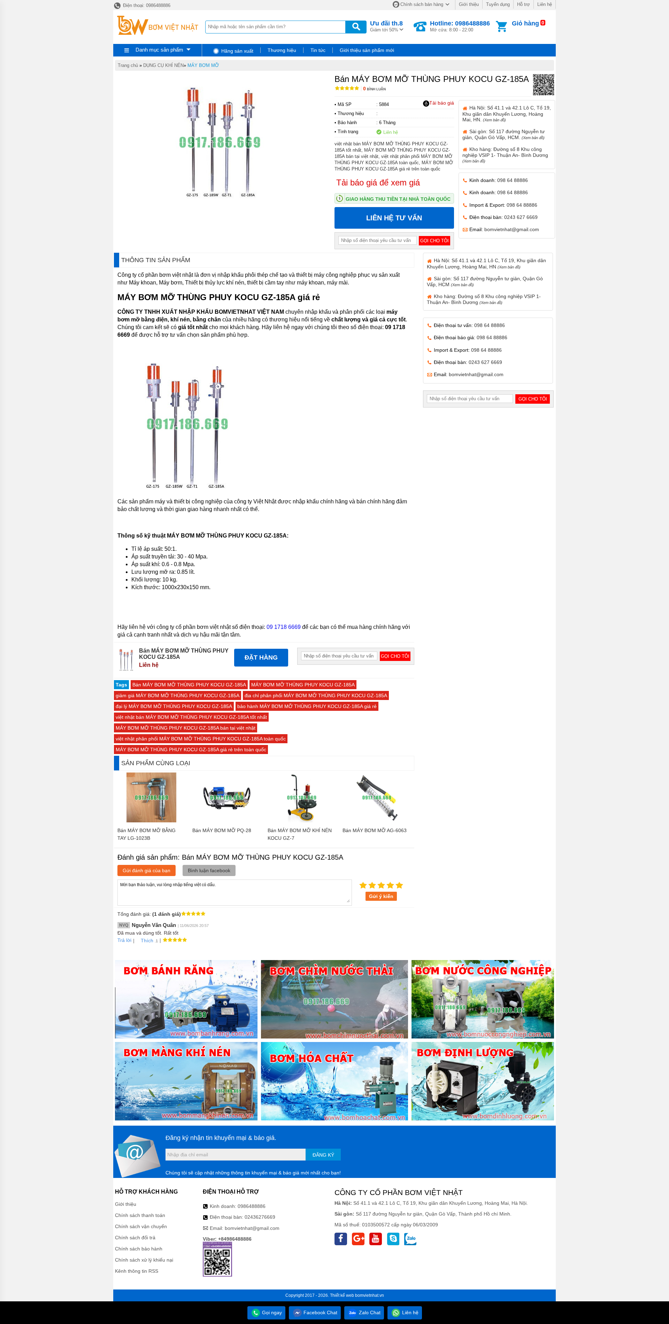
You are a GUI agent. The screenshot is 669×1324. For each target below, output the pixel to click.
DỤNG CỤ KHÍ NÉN (163, 65)
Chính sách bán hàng (421, 4)
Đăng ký (323, 1155)
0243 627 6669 (521, 217)
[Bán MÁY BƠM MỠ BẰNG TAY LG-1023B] (151, 820)
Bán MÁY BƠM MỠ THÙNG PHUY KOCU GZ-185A (189, 684)
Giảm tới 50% (386, 26)
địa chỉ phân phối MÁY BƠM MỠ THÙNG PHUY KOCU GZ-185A (316, 695)
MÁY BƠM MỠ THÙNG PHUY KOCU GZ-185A (303, 684)
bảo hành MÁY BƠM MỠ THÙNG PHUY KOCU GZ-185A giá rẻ (307, 706)
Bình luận (374, 89)
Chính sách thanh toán (140, 1215)
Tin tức (317, 50)
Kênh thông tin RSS (136, 1271)
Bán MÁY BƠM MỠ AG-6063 (375, 830)
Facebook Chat (319, 1312)
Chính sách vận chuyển (141, 1226)
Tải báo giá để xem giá (378, 182)
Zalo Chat (368, 1312)
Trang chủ (128, 65)
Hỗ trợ (523, 4)
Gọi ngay (271, 1312)
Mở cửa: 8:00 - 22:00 (460, 26)
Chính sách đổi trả (135, 1237)
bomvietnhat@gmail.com (511, 229)
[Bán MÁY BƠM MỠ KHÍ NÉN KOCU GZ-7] (301, 820)
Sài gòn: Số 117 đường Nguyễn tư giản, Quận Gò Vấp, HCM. (503, 134)
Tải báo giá (441, 103)
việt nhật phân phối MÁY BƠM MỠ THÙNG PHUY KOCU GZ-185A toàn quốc (201, 738)
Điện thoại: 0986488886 (146, 5)
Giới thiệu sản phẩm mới (367, 50)
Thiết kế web (342, 1295)
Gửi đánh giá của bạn (146, 870)
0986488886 (252, 1206)
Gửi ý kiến (381, 896)
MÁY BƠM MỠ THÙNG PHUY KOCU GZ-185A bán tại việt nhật (185, 728)
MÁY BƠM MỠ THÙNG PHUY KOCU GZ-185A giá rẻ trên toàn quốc (191, 749)
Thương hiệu (282, 50)
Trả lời (124, 940)
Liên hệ (544, 4)
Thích (147, 940)
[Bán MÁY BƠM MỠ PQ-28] (227, 820)
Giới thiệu (469, 4)
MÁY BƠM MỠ (203, 65)
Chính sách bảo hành (138, 1248)
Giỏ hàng (525, 23)
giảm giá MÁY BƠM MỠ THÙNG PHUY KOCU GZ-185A (177, 695)
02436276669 (260, 1217)
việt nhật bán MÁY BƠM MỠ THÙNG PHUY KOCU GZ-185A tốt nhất (191, 717)
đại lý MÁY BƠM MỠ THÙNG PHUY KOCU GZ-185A (174, 706)
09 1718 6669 (284, 627)
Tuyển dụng (498, 4)
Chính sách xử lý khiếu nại (144, 1260)
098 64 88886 (512, 180)
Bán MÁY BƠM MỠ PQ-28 (221, 830)
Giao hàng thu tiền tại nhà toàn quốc (398, 199)
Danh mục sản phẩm (159, 50)
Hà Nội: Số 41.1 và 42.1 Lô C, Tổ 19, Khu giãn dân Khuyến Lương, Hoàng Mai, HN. (506, 113)
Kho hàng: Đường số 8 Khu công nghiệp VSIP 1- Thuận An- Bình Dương (505, 154)
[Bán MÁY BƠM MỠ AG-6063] (377, 820)
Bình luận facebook (209, 870)
